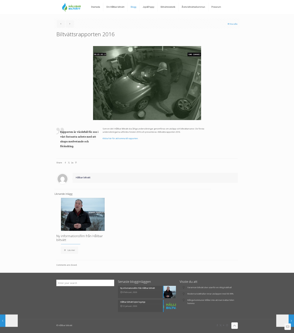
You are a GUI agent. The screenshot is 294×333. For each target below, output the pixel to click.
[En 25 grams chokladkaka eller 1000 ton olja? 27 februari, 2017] (285, 321)
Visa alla (233, 23)
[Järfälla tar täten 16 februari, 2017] (9, 321)
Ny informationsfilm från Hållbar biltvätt (79, 238)
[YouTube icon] (224, 325)
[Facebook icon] (217, 325)
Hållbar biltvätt (83, 177)
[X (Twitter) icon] (220, 325)
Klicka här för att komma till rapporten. (120, 138)
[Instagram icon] (227, 325)
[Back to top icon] (234, 325)
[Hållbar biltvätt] (71, 7)
